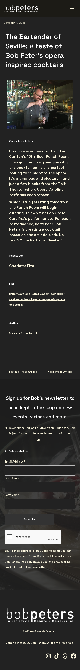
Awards (40, 631)
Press (31, 631)
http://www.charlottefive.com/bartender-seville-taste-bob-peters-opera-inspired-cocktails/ (37, 299)
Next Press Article (62, 371)
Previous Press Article (20, 371)
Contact (51, 631)
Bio (25, 631)
